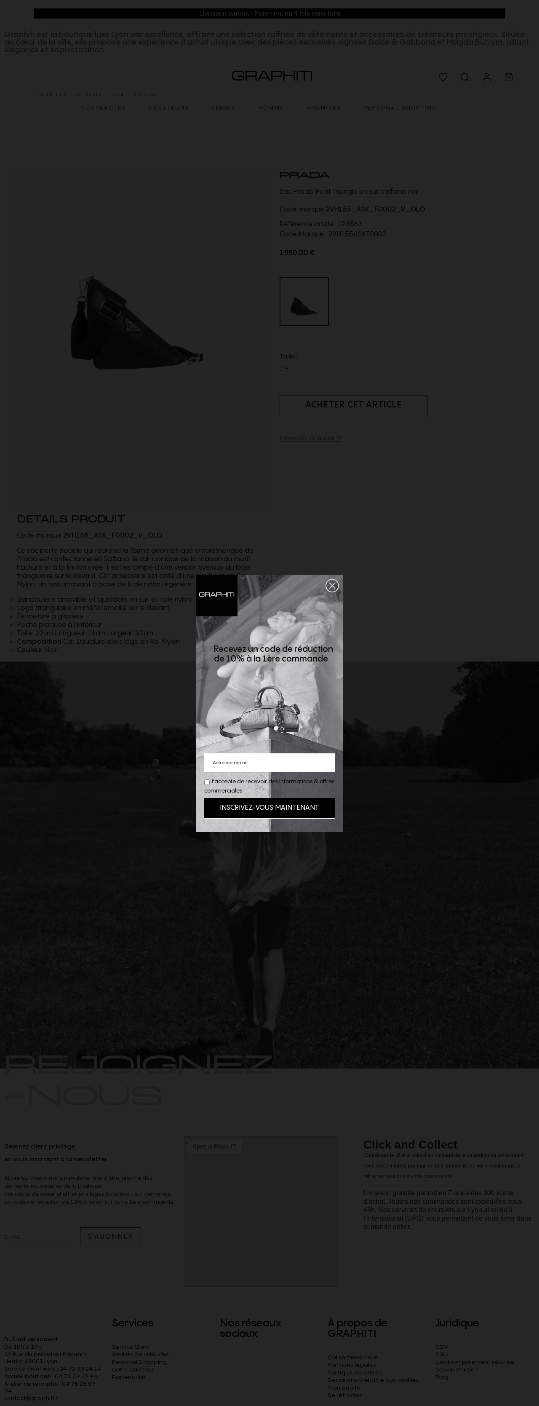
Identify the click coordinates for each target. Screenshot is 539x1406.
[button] (332, 585)
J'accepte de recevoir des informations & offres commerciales (269, 786)
